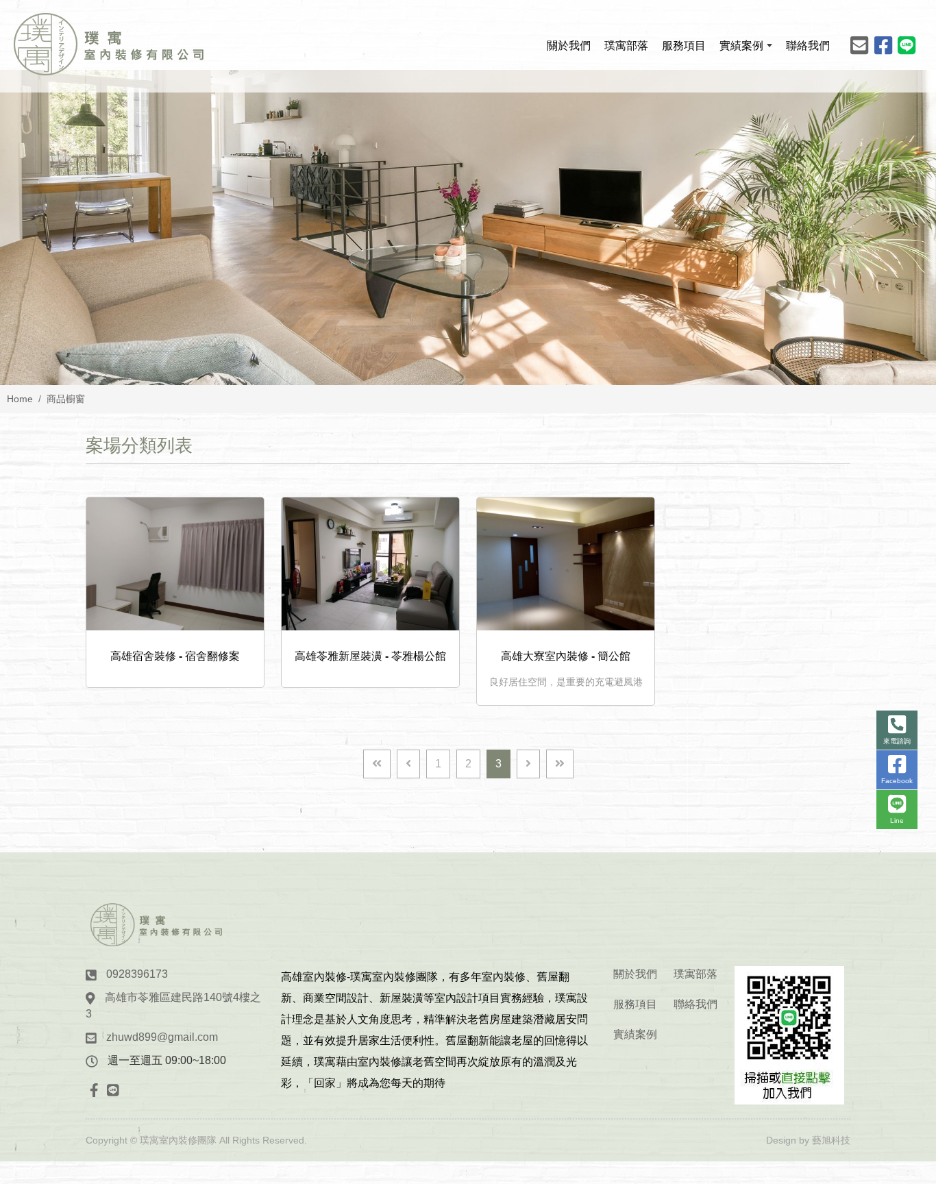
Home (20, 398)
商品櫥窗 (66, 398)
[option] (468, 227)
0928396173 (137, 974)
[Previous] (408, 764)
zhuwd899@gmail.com (162, 1037)
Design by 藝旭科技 (808, 1140)
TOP (900, 1012)
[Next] (528, 764)
